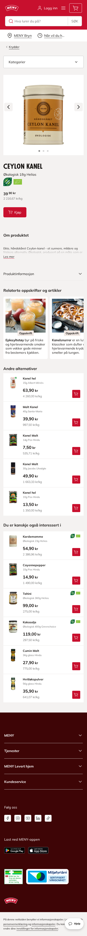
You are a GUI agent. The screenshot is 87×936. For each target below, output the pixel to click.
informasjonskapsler (43, 924)
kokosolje (29, 622)
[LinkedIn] (38, 818)
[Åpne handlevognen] (75, 8)
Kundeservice (15, 782)
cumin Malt (31, 651)
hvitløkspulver (33, 679)
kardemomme (33, 537)
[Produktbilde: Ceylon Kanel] (39, 151)
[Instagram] (17, 818)
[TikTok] (48, 818)
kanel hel (29, 378)
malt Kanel (30, 407)
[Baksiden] (43, 151)
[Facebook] (7, 818)
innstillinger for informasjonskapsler (37, 928)
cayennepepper (34, 565)
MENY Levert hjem (19, 766)
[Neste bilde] (78, 107)
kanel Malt (30, 435)
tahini (27, 594)
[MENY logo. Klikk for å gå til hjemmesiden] (12, 8)
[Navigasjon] (63, 8)
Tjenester (11, 751)
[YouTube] (27, 818)
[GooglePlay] (14, 850)
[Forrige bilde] (8, 107)
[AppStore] (38, 850)
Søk (74, 21)
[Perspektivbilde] (48, 151)
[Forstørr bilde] (43, 115)
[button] (43, 62)
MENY (9, 735)
